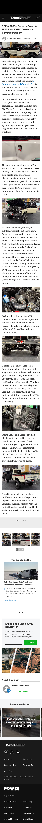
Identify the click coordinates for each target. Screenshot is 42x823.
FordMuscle (9, 813)
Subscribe (30, 642)
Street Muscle (28, 819)
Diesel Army (27, 801)
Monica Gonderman (10, 600)
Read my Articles (21, 691)
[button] (21, 50)
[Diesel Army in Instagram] (6, 752)
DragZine (8, 807)
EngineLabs (27, 807)
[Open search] (38, 18)
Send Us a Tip (10, 765)
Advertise (8, 771)
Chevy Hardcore (11, 801)
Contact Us (27, 759)
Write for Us (28, 765)
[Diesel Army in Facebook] (12, 752)
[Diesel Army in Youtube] (18, 752)
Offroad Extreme (11, 819)
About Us (8, 759)
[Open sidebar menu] (3, 17)
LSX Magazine (28, 813)
